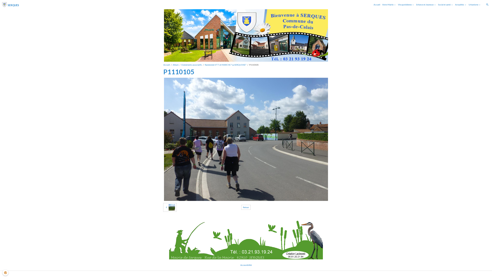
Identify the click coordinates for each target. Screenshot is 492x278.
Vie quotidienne (405, 4)
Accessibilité (246, 265)
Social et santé (444, 4)
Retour (246, 207)
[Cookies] (5, 273)
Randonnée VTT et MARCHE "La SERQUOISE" (225, 65)
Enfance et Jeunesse (425, 4)
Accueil (377, 4)
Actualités (459, 4)
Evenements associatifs (191, 65)
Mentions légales (235, 274)
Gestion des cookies (255, 274)
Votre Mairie (388, 4)
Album (176, 65)
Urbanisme (474, 4)
